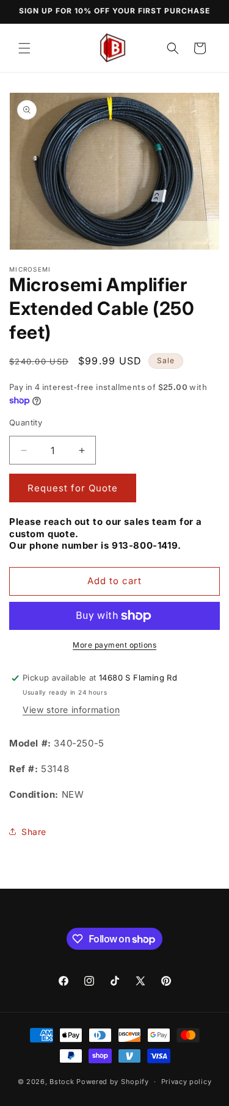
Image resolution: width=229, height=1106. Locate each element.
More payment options (114, 644)
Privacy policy (186, 1081)
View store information (71, 709)
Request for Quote (72, 488)
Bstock (61, 1081)
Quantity (25, 422)
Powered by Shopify (112, 1081)
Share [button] (33, 831)
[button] (24, 48)
